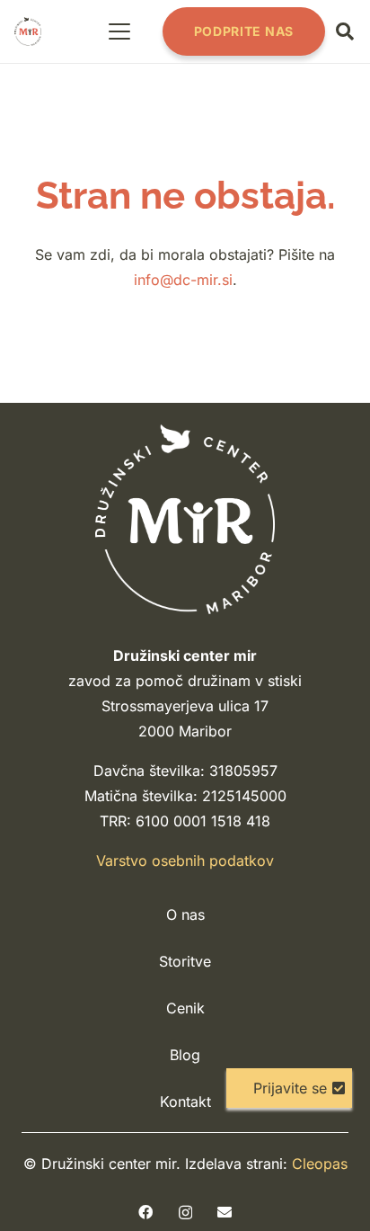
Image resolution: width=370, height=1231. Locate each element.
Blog (185, 1055)
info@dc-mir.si (183, 280)
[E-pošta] (224, 1212)
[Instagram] (185, 1213)
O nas (185, 914)
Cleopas (320, 1164)
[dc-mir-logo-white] (185, 519)
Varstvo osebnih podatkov (185, 861)
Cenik (185, 1008)
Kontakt (185, 1102)
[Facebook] (145, 1212)
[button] (120, 31)
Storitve (185, 961)
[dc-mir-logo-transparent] (27, 31)
